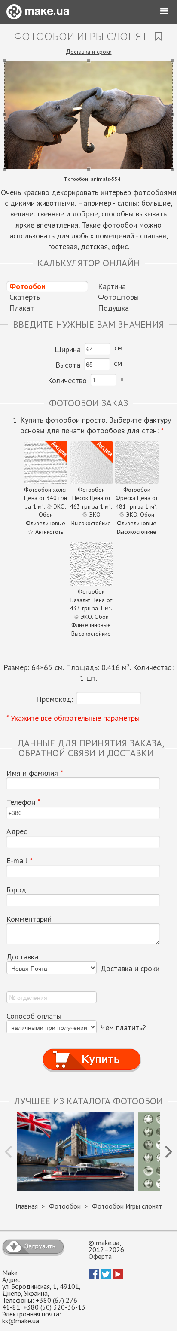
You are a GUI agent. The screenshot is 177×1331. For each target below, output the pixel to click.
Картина (112, 286)
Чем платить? (123, 1028)
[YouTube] (118, 1277)
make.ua (107, 1242)
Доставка (22, 957)
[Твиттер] (106, 1277)
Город (16, 890)
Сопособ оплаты (33, 1016)
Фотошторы (118, 297)
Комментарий (29, 919)
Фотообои (27, 286)
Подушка (113, 308)
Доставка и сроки (89, 51)
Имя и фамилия (34, 773)
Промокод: (54, 699)
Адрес (16, 831)
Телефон (23, 802)
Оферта (100, 1256)
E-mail (19, 860)
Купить (92, 1051)
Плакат (21, 308)
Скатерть (24, 297)
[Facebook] (93, 1277)
